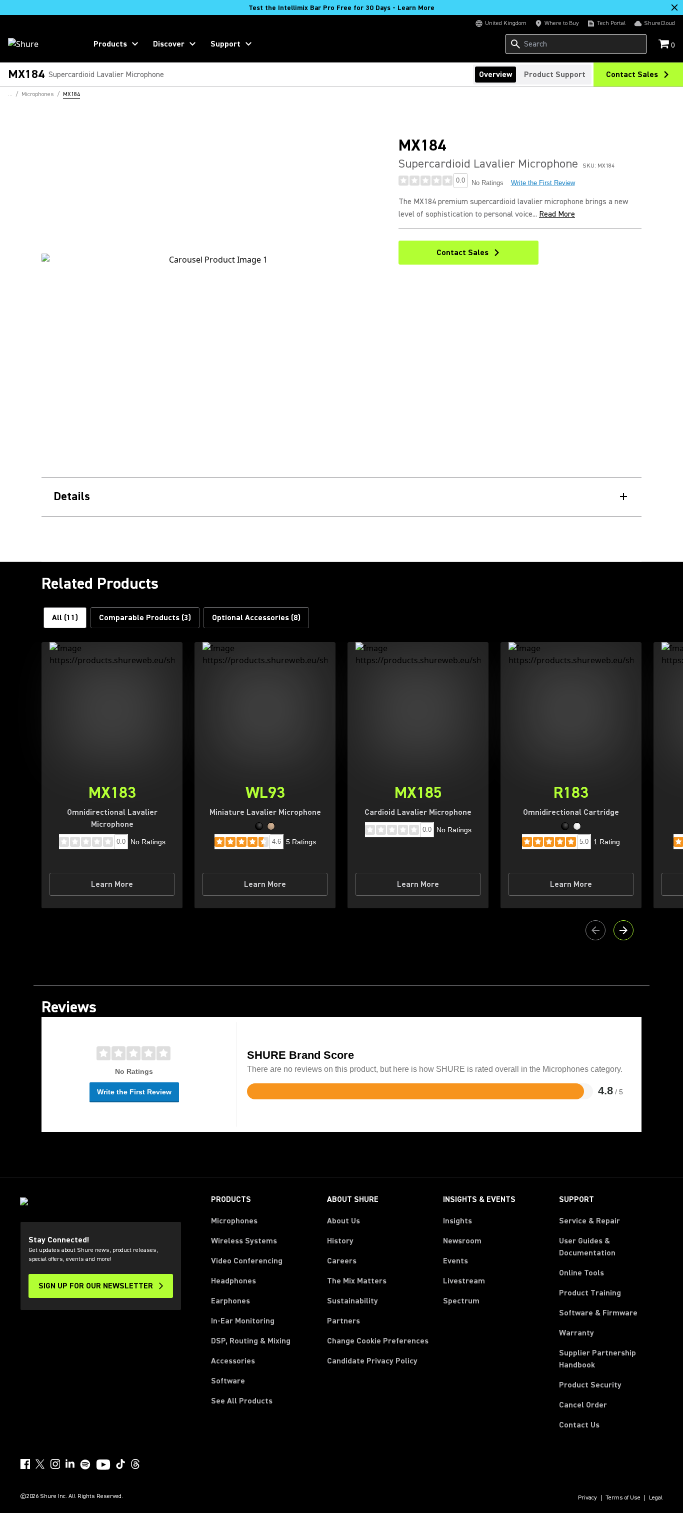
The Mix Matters (356, 1281)
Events (455, 1261)
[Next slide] (624, 930)
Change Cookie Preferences (377, 1341)
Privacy (587, 1498)
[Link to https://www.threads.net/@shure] (135, 1464)
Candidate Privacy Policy (372, 1361)
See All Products (241, 1401)
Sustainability (352, 1301)
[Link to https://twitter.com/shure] (40, 1464)
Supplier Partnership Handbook (611, 1359)
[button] (259, 826)
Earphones (230, 1301)
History (340, 1241)
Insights (457, 1221)
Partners (343, 1321)
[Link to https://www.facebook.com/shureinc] (25, 1464)
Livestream (464, 1281)
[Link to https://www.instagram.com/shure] (55, 1464)
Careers (341, 1261)
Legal (656, 1498)
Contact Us (579, 1424)
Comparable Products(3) (145, 618)
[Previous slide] (596, 930)
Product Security (590, 1385)
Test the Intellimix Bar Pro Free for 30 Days (341, 8)
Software (228, 1381)
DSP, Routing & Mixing (250, 1341)
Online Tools (581, 1273)
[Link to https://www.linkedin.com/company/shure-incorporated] (70, 1464)
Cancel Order (583, 1404)
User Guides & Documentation (587, 1247)
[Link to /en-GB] (41, 44)
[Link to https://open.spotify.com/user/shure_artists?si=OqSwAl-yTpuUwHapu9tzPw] (85, 1464)
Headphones (233, 1281)
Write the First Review (543, 183)
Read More (557, 214)
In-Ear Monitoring (242, 1321)
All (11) (65, 618)
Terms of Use (623, 1498)
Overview (495, 75)
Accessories (233, 1361)
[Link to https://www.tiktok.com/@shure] (121, 1464)
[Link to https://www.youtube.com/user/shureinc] (103, 1465)
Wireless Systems (244, 1241)
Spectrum (461, 1301)
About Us (343, 1221)
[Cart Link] (664, 45)
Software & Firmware (598, 1313)
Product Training (590, 1293)
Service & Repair (589, 1221)
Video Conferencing (246, 1261)
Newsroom (462, 1241)
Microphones (234, 1221)
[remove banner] (674, 7)
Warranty (576, 1333)
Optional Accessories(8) (256, 618)
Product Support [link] (555, 75)
